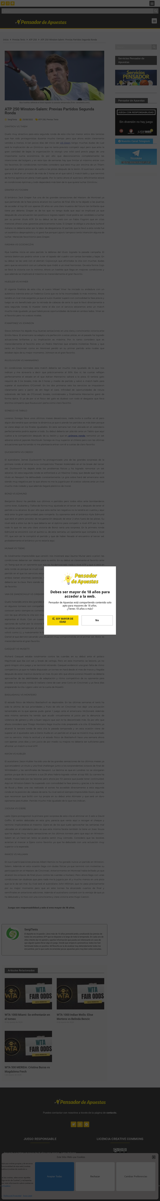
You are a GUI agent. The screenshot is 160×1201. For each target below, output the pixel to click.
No (97, 620)
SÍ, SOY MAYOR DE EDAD (62, 620)
